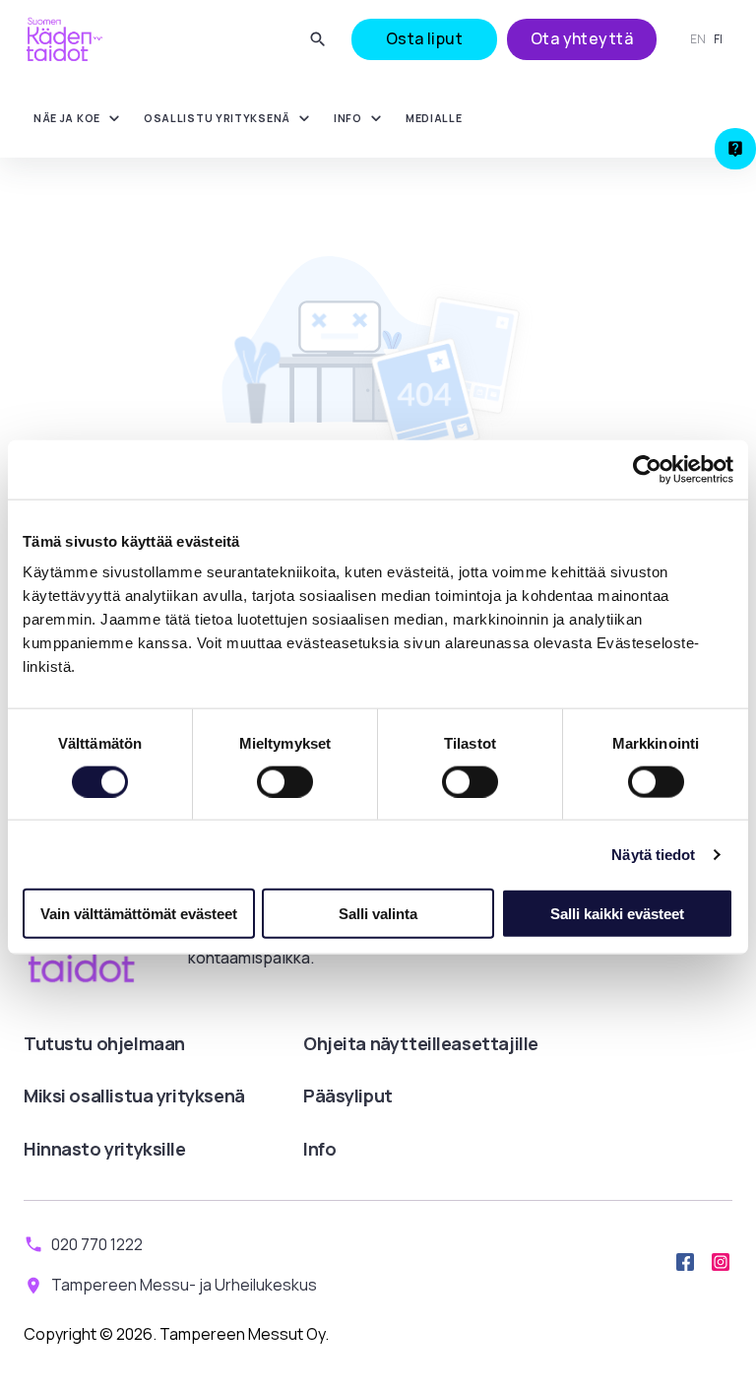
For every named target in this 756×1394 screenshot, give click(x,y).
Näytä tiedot (653, 853)
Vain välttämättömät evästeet (138, 913)
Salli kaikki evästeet (617, 913)
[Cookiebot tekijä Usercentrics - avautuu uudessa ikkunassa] (647, 469)
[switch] (285, 781)
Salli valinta (378, 913)
